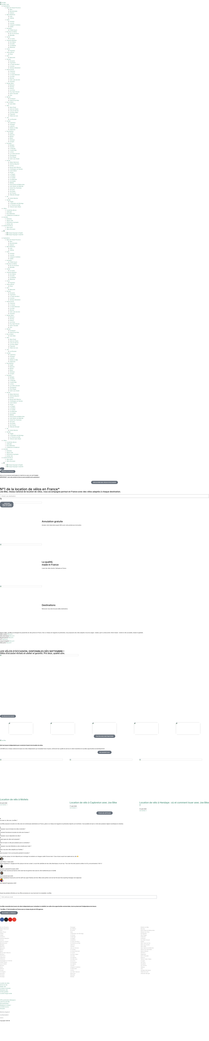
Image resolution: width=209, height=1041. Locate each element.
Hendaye (12, 140)
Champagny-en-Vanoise (16, 169)
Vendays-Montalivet (15, 67)
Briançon (12, 85)
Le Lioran (12, 38)
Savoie (8, 160)
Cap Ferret (12, 62)
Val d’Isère (12, 191)
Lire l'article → (3, 804)
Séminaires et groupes (12, 222)
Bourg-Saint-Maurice (15, 167)
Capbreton (13, 122)
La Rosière (12, 176)
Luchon (12, 152)
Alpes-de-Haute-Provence (14, 7)
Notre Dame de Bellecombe (17, 184)
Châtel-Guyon (13, 30)
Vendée (9, 200)
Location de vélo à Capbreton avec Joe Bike (93, 802)
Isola (11, 16)
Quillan (11, 26)
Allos (11, 9)
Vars (11, 95)
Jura (8, 117)
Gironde (9, 59)
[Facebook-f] (2, 920)
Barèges (12, 145)
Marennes (12, 47)
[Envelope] (14, 920)
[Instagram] (6, 920)
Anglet (11, 133)
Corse (8, 49)
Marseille (12, 35)
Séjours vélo (10, 220)
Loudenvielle (13, 150)
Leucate (12, 23)
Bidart (11, 138)
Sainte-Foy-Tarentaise (15, 188)
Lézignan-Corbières (15, 25)
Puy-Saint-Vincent (14, 92)
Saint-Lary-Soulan (14, 158)
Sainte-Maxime (14, 198)
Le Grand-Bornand (15, 74)
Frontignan (13, 98)
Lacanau (12, 66)
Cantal (8, 37)
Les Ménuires (13, 179)
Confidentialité (4, 1015)
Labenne (12, 126)
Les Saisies (13, 181)
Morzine (12, 78)
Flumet (11, 172)
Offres (5, 208)
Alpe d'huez (3, 932)
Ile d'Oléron (73, 928)
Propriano (12, 50)
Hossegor (12, 124)
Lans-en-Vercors (14, 110)
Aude (8, 19)
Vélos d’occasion (11, 229)
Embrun (12, 88)
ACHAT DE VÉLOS (8, 225)
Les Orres (12, 90)
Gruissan (12, 21)
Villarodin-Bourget (14, 194)
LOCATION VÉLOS (11, 210)
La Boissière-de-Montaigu (17, 203)
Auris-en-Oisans (14, 109)
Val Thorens (13, 193)
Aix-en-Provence (14, 33)
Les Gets (12, 76)
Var (7, 196)
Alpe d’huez (13, 107)
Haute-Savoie (10, 69)
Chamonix (12, 71)
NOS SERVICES (11, 213)
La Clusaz (12, 73)
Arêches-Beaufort (14, 164)
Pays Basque (10, 131)
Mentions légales (4, 1012)
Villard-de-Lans (14, 116)
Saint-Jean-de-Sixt (15, 79)
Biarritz (12, 136)
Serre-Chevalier (14, 93)
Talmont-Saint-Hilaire (15, 206)
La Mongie (12, 148)
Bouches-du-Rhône (12, 31)
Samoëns (12, 81)
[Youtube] (10, 920)
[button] (104, 236)
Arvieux (12, 165)
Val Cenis (12, 189)
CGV (1, 1017)
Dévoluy (12, 86)
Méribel (12, 182)
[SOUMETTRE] (183, 897)
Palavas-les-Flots (14, 100)
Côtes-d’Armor (10, 52)
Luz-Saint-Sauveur (15, 153)
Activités (5, 217)
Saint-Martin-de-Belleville (16, 186)
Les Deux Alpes (14, 112)
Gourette (12, 146)
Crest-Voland (13, 170)
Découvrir (9, 634)
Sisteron (12, 13)
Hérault (8, 97)
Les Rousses (13, 119)
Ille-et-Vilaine (10, 102)
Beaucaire (12, 57)
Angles (11, 201)
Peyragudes (13, 155)
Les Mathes (13, 45)
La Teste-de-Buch (14, 64)
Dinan (11, 54)
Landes (8, 121)
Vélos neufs (10, 227)
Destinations (6, 6)
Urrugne (12, 141)
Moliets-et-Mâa (14, 128)
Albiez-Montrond (14, 162)
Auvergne (9, 28)
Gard (8, 55)
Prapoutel (12, 114)
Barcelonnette (13, 11)
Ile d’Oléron (13, 42)
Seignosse (12, 129)
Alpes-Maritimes (11, 14)
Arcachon (12, 61)
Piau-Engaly (13, 157)
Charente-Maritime (11, 40)
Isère (8, 105)
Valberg (12, 18)
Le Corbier (12, 177)
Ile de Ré (12, 43)
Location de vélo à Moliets (14, 799)
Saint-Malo (13, 104)
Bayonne (12, 134)
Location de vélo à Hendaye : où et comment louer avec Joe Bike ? (174, 804)
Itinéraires (9, 218)
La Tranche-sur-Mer (15, 205)
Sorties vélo (10, 224)
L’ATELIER (9, 212)
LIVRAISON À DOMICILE (13, 215)
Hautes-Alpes (10, 83)
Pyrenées (9, 143)
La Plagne (12, 174)
